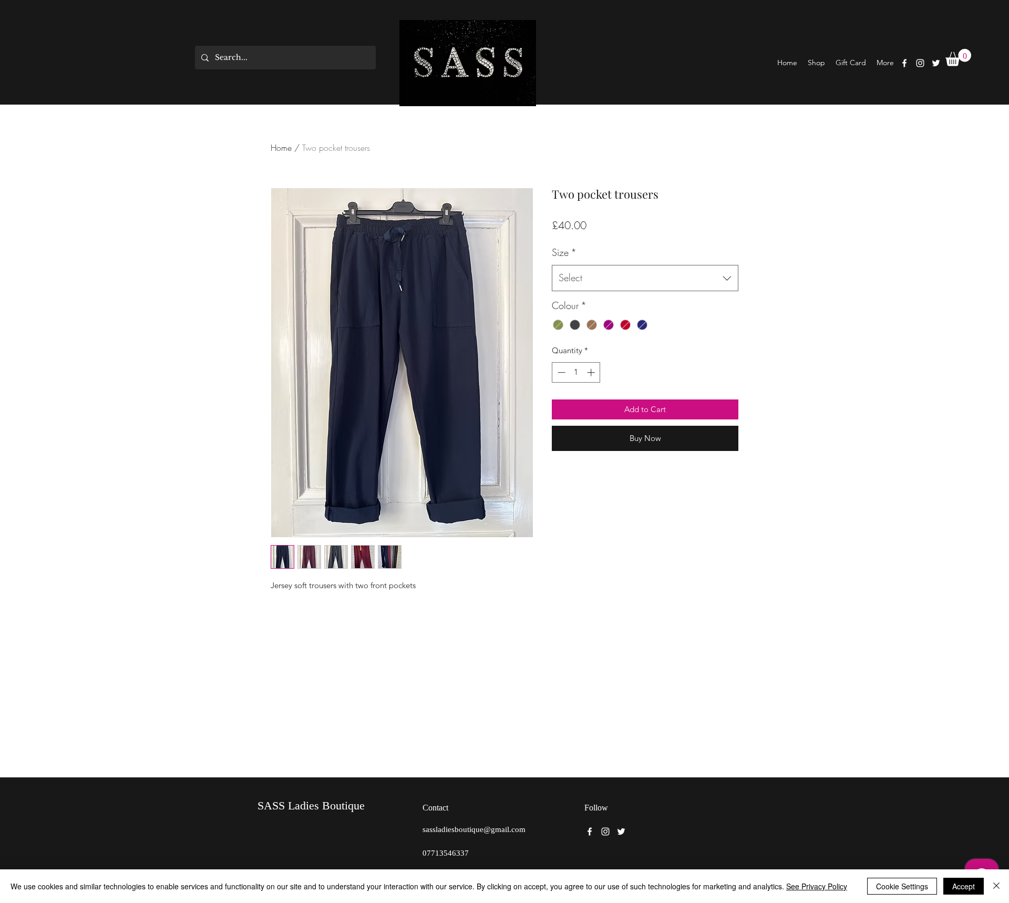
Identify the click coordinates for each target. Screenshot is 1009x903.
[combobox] (645, 278)
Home (281, 147)
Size (564, 252)
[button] (958, 57)
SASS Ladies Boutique (311, 805)
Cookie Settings (902, 886)
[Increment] (592, 372)
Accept (963, 886)
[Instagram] (920, 63)
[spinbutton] (576, 372)
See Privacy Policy (816, 886)
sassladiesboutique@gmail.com (474, 829)
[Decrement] (560, 372)
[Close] (996, 886)
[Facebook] (904, 63)
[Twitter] (936, 63)
